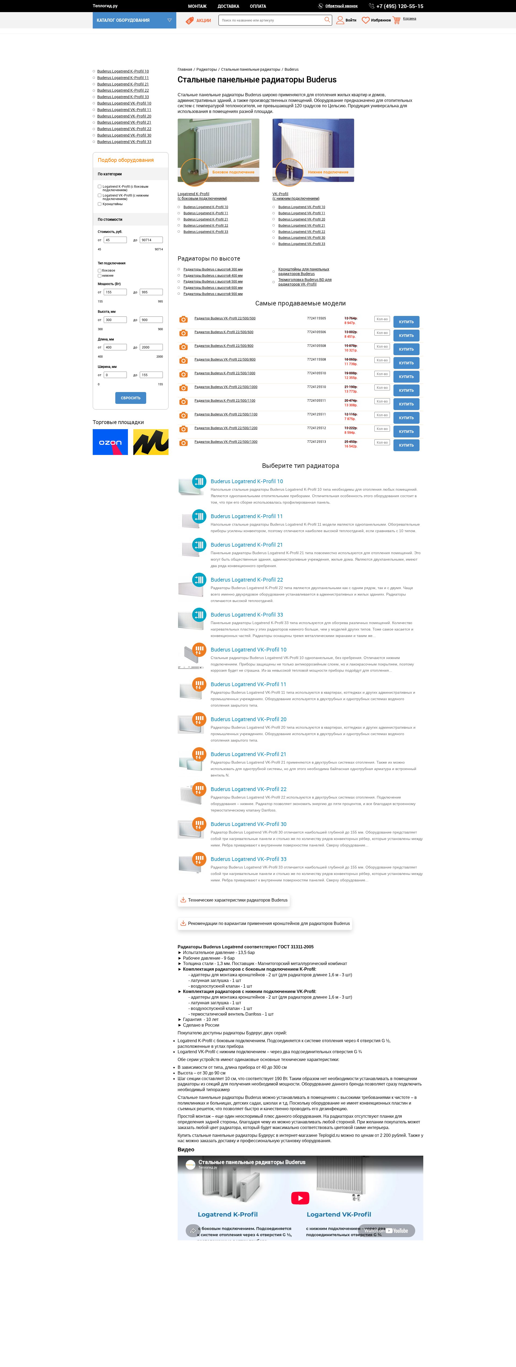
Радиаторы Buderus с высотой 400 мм (213, 275)
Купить (406, 321)
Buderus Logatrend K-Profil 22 (206, 225)
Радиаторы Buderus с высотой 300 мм (213, 269)
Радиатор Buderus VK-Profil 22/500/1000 (226, 387)
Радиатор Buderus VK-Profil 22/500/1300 (226, 441)
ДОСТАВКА (228, 6)
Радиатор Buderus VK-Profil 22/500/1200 (226, 428)
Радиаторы (206, 69)
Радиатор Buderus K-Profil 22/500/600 (224, 332)
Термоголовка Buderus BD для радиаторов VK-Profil (305, 282)
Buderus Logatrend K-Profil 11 (206, 213)
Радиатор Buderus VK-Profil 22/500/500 (225, 318)
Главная (185, 69)
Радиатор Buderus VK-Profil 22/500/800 (225, 359)
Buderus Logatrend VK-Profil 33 (301, 243)
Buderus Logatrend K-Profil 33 (206, 231)
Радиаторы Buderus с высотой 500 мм (213, 281)
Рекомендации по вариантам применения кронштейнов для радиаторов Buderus (269, 923)
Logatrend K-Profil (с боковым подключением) (202, 196)
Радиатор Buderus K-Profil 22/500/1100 (225, 400)
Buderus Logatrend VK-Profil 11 (301, 213)
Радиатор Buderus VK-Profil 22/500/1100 (226, 414)
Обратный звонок (341, 5)
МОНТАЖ (197, 6)
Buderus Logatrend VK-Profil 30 (301, 237)
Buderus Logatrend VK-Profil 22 (301, 231)
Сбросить (131, 397)
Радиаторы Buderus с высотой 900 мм (213, 293)
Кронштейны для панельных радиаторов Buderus (303, 271)
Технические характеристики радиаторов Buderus (238, 900)
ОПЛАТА (258, 6)
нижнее (107, 275)
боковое (108, 270)
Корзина (409, 18)
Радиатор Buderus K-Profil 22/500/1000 (225, 373)
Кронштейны (113, 204)
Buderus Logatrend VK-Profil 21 (301, 225)
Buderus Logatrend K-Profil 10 (206, 207)
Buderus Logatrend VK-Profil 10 (301, 207)
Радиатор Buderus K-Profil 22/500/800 (224, 345)
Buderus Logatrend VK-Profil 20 (301, 219)
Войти (351, 20)
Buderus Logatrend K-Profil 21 (206, 219)
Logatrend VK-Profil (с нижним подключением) (126, 197)
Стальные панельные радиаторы (250, 69)
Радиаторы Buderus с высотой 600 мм (213, 287)
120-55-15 (400, 6)
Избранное (381, 20)
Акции (203, 20)
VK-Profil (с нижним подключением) (296, 196)
